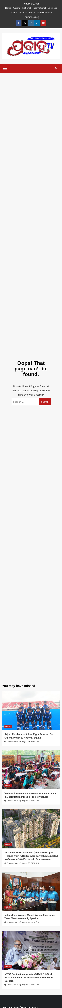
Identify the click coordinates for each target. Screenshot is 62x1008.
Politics (23, 12)
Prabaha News (12, 742)
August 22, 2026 (28, 801)
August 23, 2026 (28, 742)
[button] (5, 68)
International (39, 7)
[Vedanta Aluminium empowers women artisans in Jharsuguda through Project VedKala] (31, 769)
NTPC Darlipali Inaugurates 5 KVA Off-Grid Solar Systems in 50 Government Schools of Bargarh (28, 977)
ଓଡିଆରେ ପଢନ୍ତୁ (31, 17)
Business (52, 7)
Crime (14, 12)
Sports (32, 12)
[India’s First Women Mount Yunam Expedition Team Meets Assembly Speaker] (31, 891)
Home (8, 7)
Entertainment (45, 12)
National (26, 7)
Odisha (16, 7)
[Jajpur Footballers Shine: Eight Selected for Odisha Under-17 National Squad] (31, 710)
